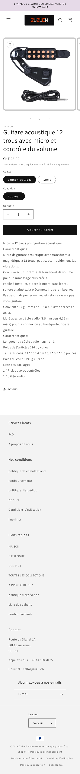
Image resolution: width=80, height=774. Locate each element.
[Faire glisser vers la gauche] (30, 118)
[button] (8, 20)
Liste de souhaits (20, 604)
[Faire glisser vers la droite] (49, 118)
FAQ (11, 434)
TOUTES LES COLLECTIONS (26, 575)
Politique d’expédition (32, 764)
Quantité (8, 206)
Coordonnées (56, 764)
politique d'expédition (24, 490)
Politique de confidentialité (26, 758)
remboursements (20, 481)
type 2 (46, 180)
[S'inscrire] (61, 694)
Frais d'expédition (28, 164)
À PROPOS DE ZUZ (21, 585)
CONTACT (15, 566)
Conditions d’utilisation (59, 758)
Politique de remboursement (46, 751)
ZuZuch (23, 746)
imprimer (15, 519)
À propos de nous (21, 444)
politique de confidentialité (28, 471)
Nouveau (14, 196)
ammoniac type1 (20, 180)
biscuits (14, 500)
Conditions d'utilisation (25, 510)
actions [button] (12, 389)
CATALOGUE (17, 556)
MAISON (14, 546)
